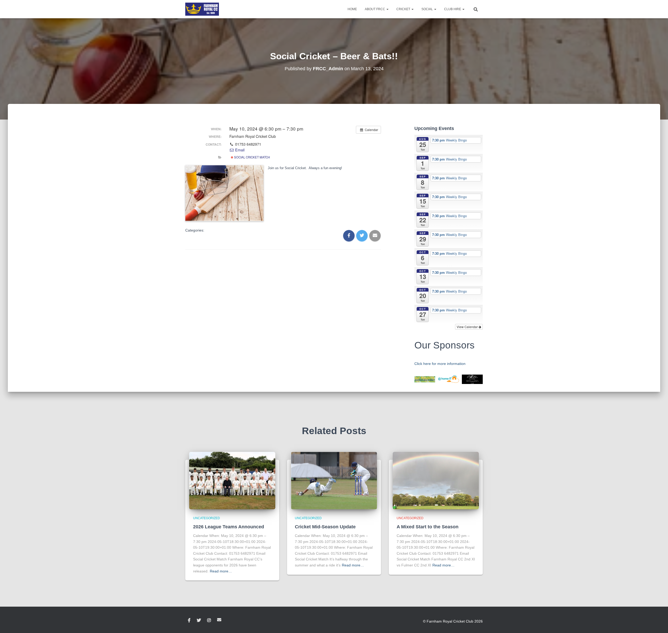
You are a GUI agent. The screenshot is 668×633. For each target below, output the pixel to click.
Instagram (209, 620)
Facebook (189, 620)
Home (352, 9)
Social (427, 9)
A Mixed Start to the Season (427, 526)
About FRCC (375, 9)
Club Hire (453, 9)
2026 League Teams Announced (228, 526)
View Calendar (468, 326)
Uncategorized (206, 518)
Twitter (199, 620)
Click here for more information (440, 364)
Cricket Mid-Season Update (325, 526)
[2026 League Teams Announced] (232, 480)
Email (239, 149)
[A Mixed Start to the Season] (436, 480)
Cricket (403, 9)
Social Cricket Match (251, 157)
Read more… (221, 571)
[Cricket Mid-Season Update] (334, 480)
